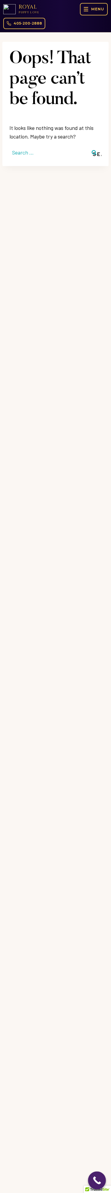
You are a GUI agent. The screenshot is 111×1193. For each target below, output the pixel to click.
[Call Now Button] (97, 1180)
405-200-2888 (28, 23)
